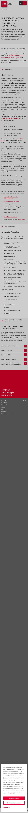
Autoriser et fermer (14, 798)
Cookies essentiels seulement (14, 803)
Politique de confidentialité (9, 793)
